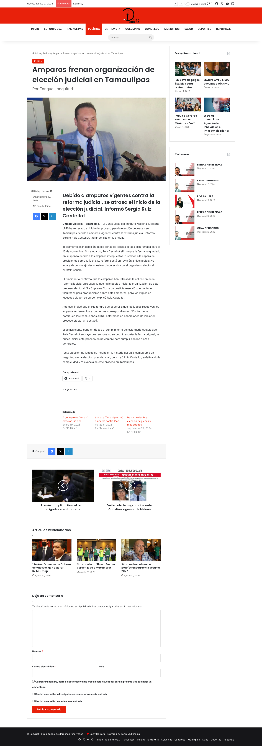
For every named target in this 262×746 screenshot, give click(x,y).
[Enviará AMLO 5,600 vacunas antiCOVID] (217, 69)
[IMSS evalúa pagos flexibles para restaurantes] (188, 69)
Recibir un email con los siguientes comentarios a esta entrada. (71, 694)
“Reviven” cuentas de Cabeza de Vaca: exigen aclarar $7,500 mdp (51, 567)
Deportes (204, 28)
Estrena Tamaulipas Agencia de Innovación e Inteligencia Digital (216, 123)
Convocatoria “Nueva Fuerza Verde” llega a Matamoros (96, 565)
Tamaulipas (75, 28)
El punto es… (53, 28)
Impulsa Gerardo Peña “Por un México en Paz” (186, 119)
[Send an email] (51, 191)
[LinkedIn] (52, 216)
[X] (44, 216)
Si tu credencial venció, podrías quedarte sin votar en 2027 (141, 567)
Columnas (132, 28)
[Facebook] (36, 216)
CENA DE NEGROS (208, 180)
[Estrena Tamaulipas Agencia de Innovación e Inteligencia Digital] (217, 105)
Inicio (35, 28)
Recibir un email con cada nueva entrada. (59, 701)
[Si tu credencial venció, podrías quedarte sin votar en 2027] (141, 550)
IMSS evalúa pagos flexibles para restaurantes (187, 83)
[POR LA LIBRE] (184, 201)
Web (101, 666)
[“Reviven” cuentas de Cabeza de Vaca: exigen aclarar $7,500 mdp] (51, 550)
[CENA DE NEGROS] (184, 185)
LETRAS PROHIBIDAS (84, 3)
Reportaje (223, 28)
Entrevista (112, 28)
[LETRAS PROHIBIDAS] (184, 169)
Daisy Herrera (41, 191)
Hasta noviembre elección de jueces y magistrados (139, 421)
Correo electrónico (44, 666)
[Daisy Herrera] (131, 15)
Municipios (171, 28)
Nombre (37, 651)
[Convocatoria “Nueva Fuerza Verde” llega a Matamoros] (96, 550)
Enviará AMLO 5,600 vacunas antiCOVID (217, 81)
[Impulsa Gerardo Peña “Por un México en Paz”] (188, 105)
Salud (188, 28)
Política (94, 28)
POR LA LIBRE (205, 196)
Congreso (152, 28)
